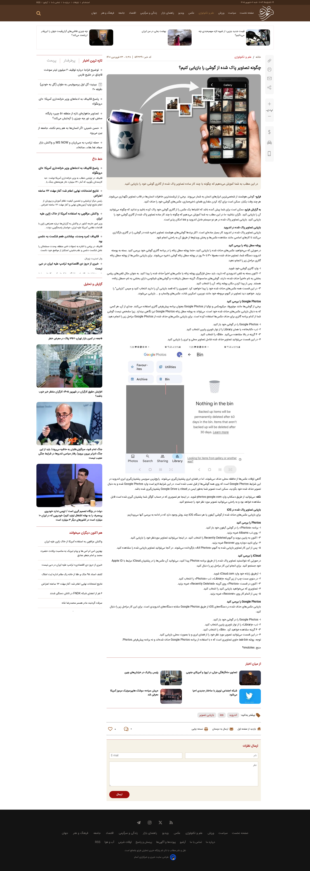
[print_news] (269, 69)
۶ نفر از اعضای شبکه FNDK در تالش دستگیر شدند (76, 593)
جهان (94, 13)
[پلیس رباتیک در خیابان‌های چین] (171, 678)
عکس (191, 13)
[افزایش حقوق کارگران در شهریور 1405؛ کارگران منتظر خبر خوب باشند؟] (69, 366)
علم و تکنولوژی (207, 13)
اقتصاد (133, 13)
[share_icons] (269, 87)
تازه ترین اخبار (92, 61)
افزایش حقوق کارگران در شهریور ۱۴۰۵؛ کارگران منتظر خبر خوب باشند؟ (70, 394)
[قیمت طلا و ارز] (269, 133)
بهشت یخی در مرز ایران (154, 31)
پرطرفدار (69, 61)
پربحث (51, 61)
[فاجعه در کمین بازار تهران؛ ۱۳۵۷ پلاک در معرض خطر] (69, 312)
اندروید (233, 715)
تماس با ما (55, 2)
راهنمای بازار (168, 13)
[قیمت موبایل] (269, 154)
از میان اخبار (253, 664)
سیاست (232, 13)
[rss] (171, 822)
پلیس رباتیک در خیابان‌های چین (141, 673)
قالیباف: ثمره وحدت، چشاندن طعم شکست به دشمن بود (70, 239)
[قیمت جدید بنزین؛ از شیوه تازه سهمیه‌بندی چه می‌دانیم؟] (258, 37)
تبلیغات (76, 2)
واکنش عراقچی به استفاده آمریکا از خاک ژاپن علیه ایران (71, 216)
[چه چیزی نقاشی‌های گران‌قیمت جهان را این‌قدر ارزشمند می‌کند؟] (101, 37)
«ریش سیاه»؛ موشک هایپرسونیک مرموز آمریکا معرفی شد (134, 693)
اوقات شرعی (125, 842)
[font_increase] (269, 104)
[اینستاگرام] (149, 822)
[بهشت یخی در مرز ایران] (180, 37)
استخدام (86, 2)
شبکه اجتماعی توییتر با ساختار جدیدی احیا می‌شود (214, 693)
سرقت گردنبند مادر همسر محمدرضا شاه (82, 603)
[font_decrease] (269, 116)
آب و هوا (109, 842)
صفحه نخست (247, 13)
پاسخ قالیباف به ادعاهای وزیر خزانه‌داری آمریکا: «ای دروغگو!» (70, 170)
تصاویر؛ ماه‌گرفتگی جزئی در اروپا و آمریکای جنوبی (211, 673)
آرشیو (45, 2)
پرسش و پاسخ (144, 842)
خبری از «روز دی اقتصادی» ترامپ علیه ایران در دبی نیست (70, 266)
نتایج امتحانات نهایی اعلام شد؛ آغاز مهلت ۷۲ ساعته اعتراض (70, 193)
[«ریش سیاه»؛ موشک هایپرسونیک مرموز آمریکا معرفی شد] (171, 696)
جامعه (121, 13)
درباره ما (66, 2)
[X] (160, 822)
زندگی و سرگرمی (149, 13)
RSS (38, 2)
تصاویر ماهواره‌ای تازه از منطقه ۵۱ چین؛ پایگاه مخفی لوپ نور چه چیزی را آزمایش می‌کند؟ (74, 116)
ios (222, 715)
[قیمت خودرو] (269, 144)
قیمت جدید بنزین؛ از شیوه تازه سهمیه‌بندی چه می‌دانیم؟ (221, 33)
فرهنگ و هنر (108, 13)
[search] (38, 13)
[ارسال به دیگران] (269, 78)
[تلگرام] (139, 822)
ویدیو (181, 13)
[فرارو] (266, 13)
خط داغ (97, 159)
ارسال (119, 794)
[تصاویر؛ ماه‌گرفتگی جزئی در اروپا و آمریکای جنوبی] (250, 678)
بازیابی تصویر (206, 715)
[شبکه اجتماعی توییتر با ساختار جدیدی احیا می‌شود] (250, 696)
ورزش (221, 13)
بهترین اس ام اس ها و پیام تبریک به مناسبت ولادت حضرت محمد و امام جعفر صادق (71, 553)
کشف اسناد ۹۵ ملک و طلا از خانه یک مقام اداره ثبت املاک (72, 574)
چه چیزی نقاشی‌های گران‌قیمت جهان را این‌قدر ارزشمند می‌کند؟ (64, 33)
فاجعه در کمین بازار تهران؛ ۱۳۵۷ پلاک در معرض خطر (75, 338)
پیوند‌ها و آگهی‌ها (166, 842)
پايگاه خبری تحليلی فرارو (148, 851)
